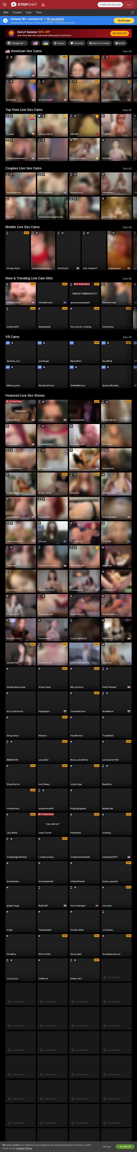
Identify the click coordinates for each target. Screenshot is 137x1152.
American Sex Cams (26, 51)
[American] (35, 43)
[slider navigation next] (130, 78)
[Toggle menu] (4, 4)
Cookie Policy (24, 1148)
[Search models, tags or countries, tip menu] (132, 12)
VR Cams (12, 337)
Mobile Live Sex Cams (22, 227)
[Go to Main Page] (24, 4)
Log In (129, 4)
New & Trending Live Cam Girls (29, 278)
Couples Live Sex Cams (23, 168)
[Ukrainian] (45, 43)
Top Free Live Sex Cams (24, 110)
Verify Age (124, 20)
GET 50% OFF (120, 33)
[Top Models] (43, 4)
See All (127, 51)
